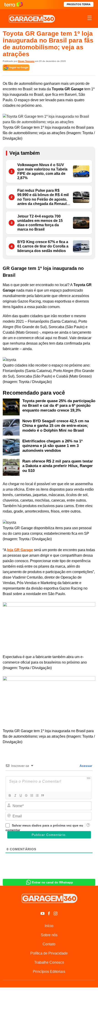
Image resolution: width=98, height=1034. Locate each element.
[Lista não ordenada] (37, 795)
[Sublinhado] (20, 795)
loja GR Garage (20, 550)
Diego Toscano (26, 61)
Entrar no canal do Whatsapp (52, 882)
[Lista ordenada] (31, 795)
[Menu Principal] (90, 18)
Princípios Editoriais (49, 971)
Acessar (85, 766)
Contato (49, 944)
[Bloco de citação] (42, 795)
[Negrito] (9, 795)
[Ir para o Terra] (14, 4)
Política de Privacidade (49, 953)
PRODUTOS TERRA (78, 4)
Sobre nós (49, 935)
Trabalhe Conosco (49, 962)
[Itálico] (15, 795)
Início (49, 926)
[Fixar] (26, 795)
